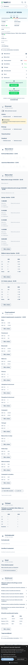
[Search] (22, 2)
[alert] (14, 655)
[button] (14, 662)
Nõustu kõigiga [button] (7, 659)
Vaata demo (14, 85)
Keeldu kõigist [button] (20, 659)
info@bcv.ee (3, 38)
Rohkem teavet (19, 652)
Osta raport (14, 93)
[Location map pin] (4, 34)
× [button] (26, 646)
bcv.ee (2, 42)
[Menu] (25, 2)
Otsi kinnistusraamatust (10, 570)
